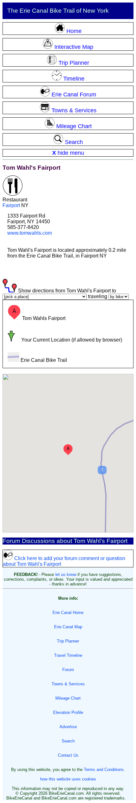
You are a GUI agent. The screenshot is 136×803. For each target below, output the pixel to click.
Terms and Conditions (104, 769)
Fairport (11, 205)
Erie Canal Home (68, 612)
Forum (68, 669)
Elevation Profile (68, 712)
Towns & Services (68, 684)
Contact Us (68, 755)
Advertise (68, 726)
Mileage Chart (68, 698)
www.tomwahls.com (29, 233)
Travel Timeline (68, 655)
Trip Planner (68, 641)
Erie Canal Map (68, 626)
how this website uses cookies (68, 779)
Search (68, 741)
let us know (65, 574)
